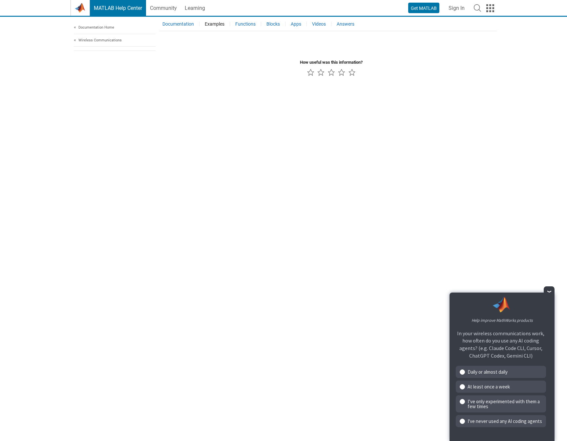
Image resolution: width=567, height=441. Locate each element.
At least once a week (489, 387)
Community (163, 8)
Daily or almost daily (488, 372)
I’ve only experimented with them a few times (504, 403)
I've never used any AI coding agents (505, 421)
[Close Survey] (549, 291)
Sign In (457, 8)
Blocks (273, 24)
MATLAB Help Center (118, 8)
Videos (319, 24)
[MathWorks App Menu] (490, 8)
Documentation (178, 24)
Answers (345, 24)
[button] (477, 8)
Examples (214, 24)
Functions (245, 24)
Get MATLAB (424, 8)
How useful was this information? (331, 62)
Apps (296, 24)
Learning (195, 8)
